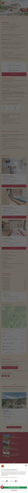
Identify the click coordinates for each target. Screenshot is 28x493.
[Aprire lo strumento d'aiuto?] (2, 487)
